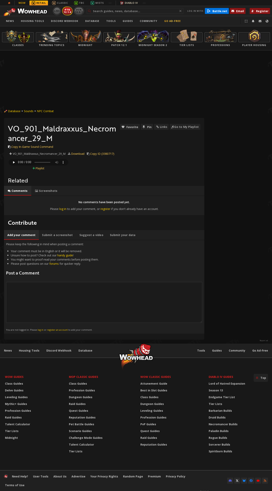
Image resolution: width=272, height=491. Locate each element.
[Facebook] (251, 481)
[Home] (26, 11)
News (10, 21)
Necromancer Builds (223, 424)
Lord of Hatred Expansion (227, 383)
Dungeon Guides (80, 397)
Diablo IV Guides (221, 377)
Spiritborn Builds (220, 451)
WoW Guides (14, 377)
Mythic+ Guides (16, 404)
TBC (81, 3)
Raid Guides (13, 417)
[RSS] (265, 481)
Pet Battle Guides (81, 424)
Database (92, 21)
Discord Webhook (64, 21)
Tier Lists (12, 431)
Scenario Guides (80, 431)
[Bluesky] (244, 481)
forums (54, 264)
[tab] (17, 191)
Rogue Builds (218, 438)
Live (57, 10)
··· (110, 3)
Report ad (264, 341)
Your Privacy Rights (104, 476)
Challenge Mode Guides (86, 438)
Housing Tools (29, 350)
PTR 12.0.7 (78, 11)
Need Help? (20, 476)
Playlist (39, 168)
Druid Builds (217, 417)
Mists (99, 3)
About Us (60, 476)
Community (148, 21)
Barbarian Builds (220, 411)
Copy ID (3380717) (102, 154)
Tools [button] (111, 21)
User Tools (40, 476)
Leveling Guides (16, 397)
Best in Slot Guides (153, 390)
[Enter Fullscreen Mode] (246, 21)
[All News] (9, 3)
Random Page (133, 476)
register (105, 209)
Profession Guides (18, 411)
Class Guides (14, 383)
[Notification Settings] (253, 21)
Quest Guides (78, 411)
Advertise (78, 476)
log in (62, 209)
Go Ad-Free (172, 21)
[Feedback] (260, 21)
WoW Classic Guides (155, 377)
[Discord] (230, 481)
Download (77, 154)
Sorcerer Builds (219, 444)
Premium (154, 476)
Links (163, 127)
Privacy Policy (175, 476)
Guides (128, 21)
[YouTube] (258, 481)
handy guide (65, 255)
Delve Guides (14, 390)
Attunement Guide (153, 383)
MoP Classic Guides (83, 377)
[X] (237, 481)
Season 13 (216, 390)
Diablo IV (131, 3)
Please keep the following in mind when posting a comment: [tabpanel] (52, 286)
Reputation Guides (82, 417)
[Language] (267, 21)
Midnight (11, 438)
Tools (201, 350)
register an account (57, 329)
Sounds (28, 111)
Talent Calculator (17, 424)
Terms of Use (14, 485)
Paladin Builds (219, 431)
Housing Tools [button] (32, 21)
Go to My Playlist (186, 127)
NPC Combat (45, 111)
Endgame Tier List (222, 397)
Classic (62, 3)
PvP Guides (148, 424)
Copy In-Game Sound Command (32, 147)
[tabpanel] (104, 205)
